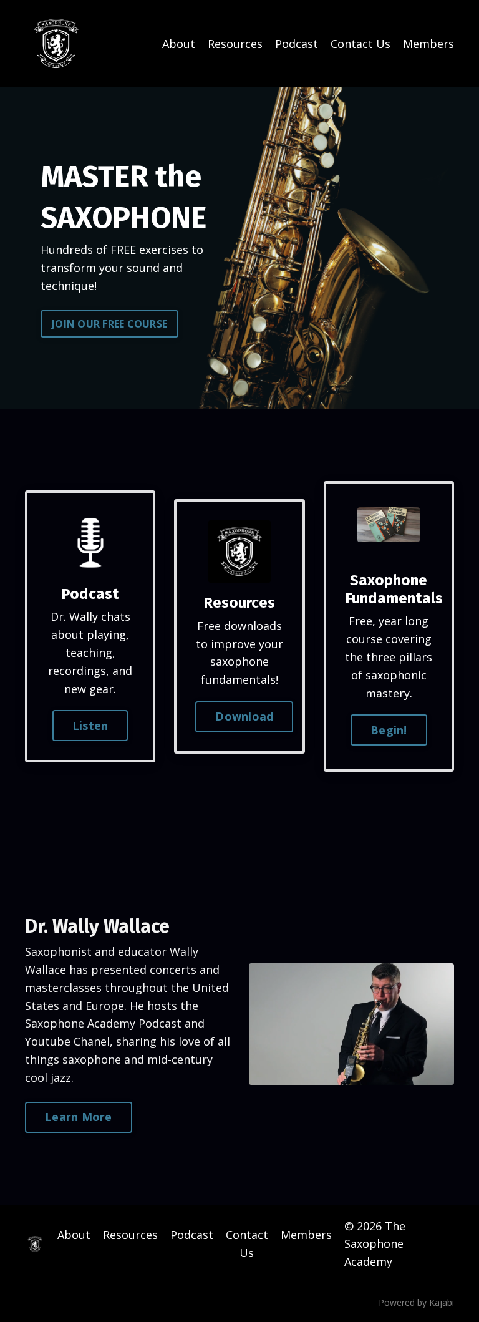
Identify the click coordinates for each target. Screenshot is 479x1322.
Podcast (296, 43)
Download (244, 716)
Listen (90, 725)
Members (428, 43)
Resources (235, 43)
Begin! (388, 729)
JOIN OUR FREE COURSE (109, 324)
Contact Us (360, 43)
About (178, 43)
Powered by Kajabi (416, 1302)
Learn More (78, 1116)
